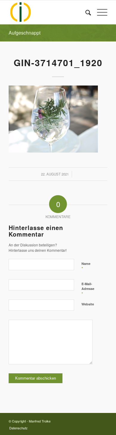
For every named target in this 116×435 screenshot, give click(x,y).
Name (85, 266)
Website (87, 304)
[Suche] (85, 12)
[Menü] (99, 12)
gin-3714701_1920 (58, 62)
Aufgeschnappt (24, 32)
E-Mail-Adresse (87, 289)
